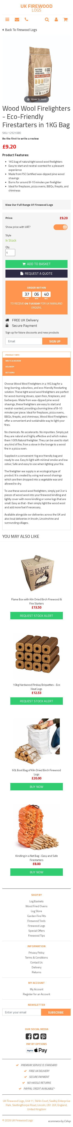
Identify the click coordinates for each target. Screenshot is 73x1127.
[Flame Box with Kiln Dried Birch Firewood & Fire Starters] (36, 571)
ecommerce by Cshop (59, 1121)
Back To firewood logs (20, 29)
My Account (36, 989)
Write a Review (13, 360)
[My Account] (56, 19)
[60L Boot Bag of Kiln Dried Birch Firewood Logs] (36, 741)
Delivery (9, 366)
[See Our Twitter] (36, 1037)
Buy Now (36, 786)
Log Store (36, 911)
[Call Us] (26, 19)
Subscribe (56, 1012)
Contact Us (36, 962)
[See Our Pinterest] (43, 1037)
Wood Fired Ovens (36, 906)
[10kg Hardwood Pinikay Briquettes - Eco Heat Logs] (36, 656)
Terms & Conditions (36, 957)
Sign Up (55, 341)
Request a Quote (38, 273)
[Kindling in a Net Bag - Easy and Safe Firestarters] (36, 827)
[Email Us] (17, 19)
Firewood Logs (36, 926)
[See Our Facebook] (29, 1037)
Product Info (12, 354)
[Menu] (7, 19)
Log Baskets (36, 901)
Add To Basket (38, 263)
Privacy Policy (36, 952)
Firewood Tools (36, 921)
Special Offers (36, 931)
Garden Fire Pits (36, 916)
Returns (10, 372)
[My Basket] (65, 19)
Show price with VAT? (18, 227)
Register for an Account (36, 994)
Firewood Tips (36, 935)
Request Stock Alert (36, 615)
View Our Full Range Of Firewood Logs (29, 205)
